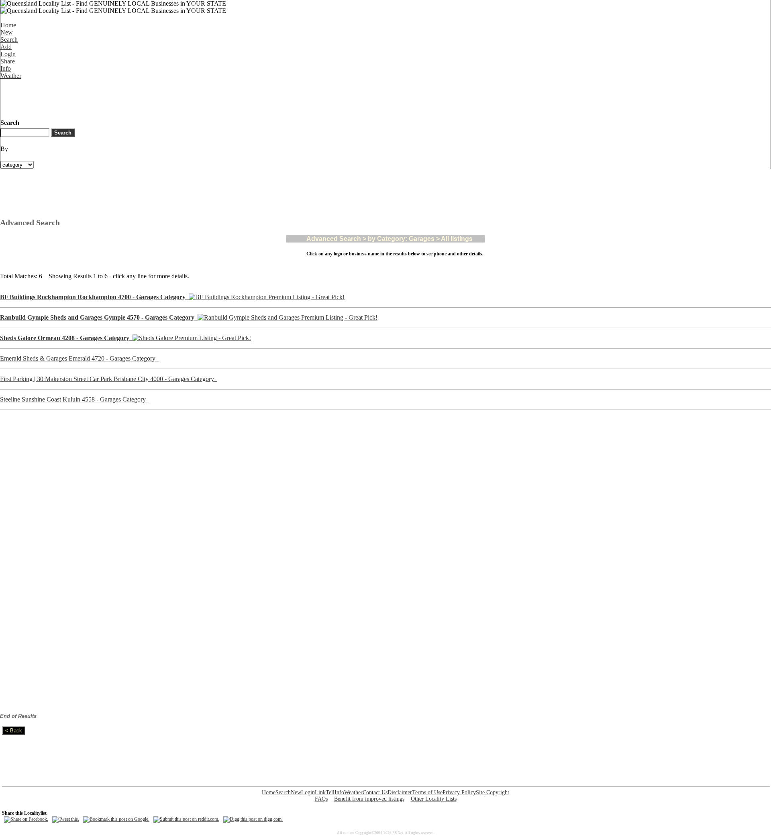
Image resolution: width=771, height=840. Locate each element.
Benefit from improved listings (369, 799)
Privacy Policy (459, 792)
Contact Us (375, 792)
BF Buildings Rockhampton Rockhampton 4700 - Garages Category (94, 297)
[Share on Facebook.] (26, 819)
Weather (10, 75)
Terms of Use (427, 792)
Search (9, 39)
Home (8, 25)
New (6, 32)
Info (5, 68)
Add (6, 46)
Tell (330, 792)
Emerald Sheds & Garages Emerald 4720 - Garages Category (79, 358)
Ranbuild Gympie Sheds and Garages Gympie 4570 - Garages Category (99, 317)
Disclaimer (400, 792)
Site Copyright (492, 792)
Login (8, 54)
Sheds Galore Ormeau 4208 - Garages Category (66, 337)
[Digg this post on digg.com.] (253, 819)
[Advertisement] (146, 98)
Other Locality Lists (434, 799)
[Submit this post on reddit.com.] (186, 819)
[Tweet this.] (65, 819)
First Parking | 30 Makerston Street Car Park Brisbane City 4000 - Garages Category (108, 378)
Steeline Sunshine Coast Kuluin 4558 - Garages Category (74, 399)
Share (7, 61)
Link (320, 792)
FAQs (321, 799)
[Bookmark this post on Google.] (116, 819)
